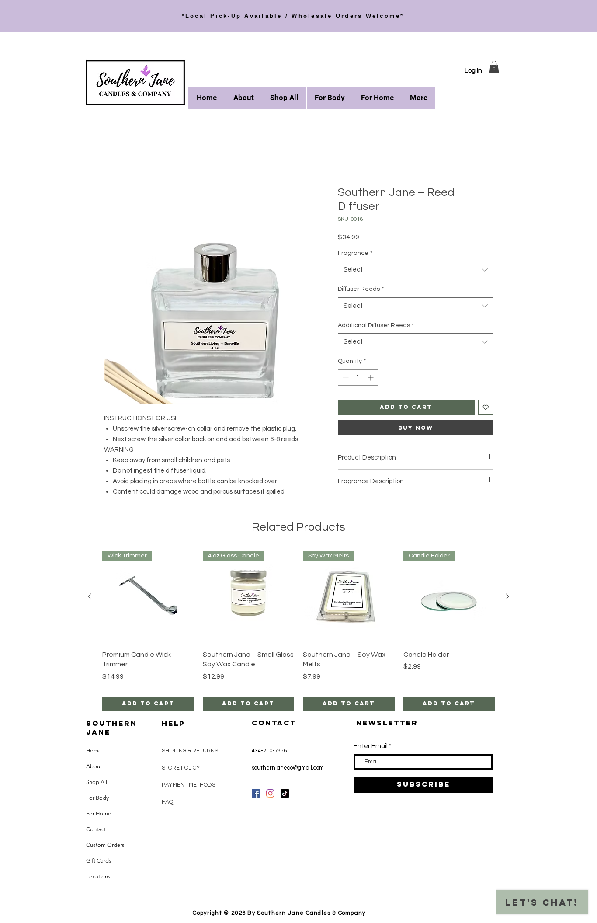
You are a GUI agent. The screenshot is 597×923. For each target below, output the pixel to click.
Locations (98, 877)
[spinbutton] (358, 378)
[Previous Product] (89, 597)
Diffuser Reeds (361, 290)
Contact (96, 830)
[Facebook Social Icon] (256, 794)
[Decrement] (344, 378)
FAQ (167, 803)
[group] (298, 631)
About (94, 767)
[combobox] (415, 270)
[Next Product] (507, 597)
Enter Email (371, 747)
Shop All (96, 783)
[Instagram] (270, 794)
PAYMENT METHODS (188, 786)
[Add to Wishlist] (485, 408)
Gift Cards (98, 861)
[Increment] (371, 378)
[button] (494, 67)
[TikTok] (285, 794)
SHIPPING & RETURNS (190, 752)
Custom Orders (105, 846)
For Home (98, 814)
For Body (97, 798)
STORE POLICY (181, 769)
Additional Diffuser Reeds (376, 326)
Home (113, 155)
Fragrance (355, 254)
